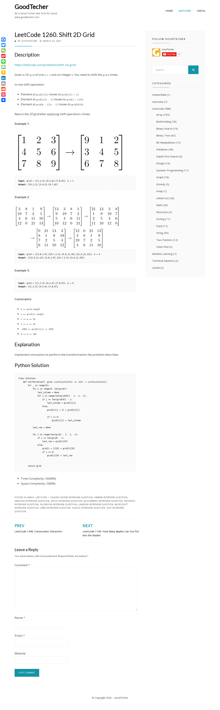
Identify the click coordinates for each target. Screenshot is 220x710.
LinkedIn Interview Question (95, 504)
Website (20, 653)
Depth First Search (167, 156)
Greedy (160, 184)
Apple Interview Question (66, 501)
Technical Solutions (163, 260)
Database (162, 149)
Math (159, 205)
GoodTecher (31, 6)
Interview (157, 101)
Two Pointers (164, 240)
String (159, 233)
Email (20, 635)
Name (20, 618)
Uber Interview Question (55, 507)
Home (169, 10)
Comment (22, 565)
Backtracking (163, 121)
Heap (159, 191)
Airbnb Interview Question (110, 497)
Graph (159, 177)
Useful (201, 10)
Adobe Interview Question (76, 497)
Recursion (162, 212)
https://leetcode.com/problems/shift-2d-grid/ (45, 65)
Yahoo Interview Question (88, 507)
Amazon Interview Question (32, 501)
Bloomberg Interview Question (103, 501)
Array (30, 497)
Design (160, 163)
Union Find (162, 246)
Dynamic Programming (169, 170)
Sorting (160, 219)
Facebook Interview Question (58, 504)
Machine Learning (162, 254)
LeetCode (185, 10)
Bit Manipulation (165, 142)
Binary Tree (163, 135)
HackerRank (159, 94)
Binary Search (164, 128)
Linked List (162, 198)
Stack (159, 226)
